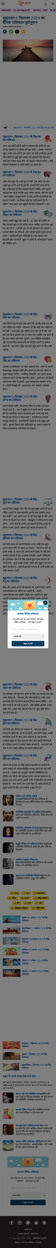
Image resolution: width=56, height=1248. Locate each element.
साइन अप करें (28, 643)
